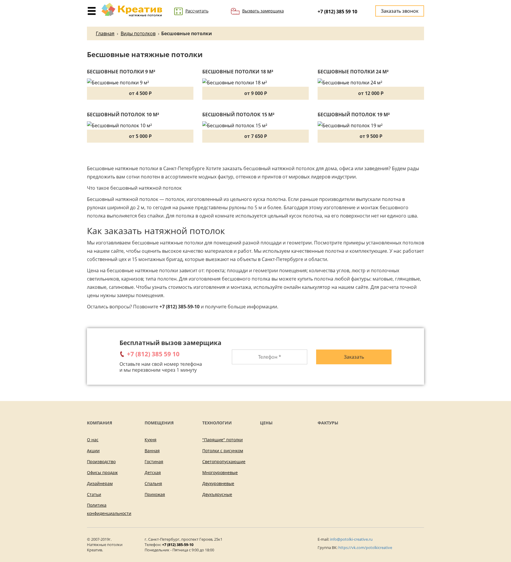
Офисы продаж (102, 472)
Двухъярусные (217, 494)
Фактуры (328, 423)
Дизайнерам (100, 483)
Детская (153, 472)
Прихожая (155, 494)
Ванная (152, 450)
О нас (92, 439)
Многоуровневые (220, 472)
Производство (101, 461)
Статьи (94, 494)
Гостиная (154, 461)
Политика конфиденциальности (109, 509)
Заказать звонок (399, 11)
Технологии (217, 423)
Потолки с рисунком (222, 450)
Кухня (150, 439)
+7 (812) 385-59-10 (177, 544)
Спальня (153, 483)
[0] (91, 8)
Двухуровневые (218, 483)
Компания (99, 423)
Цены (266, 423)
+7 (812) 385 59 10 (337, 11)
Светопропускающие (223, 461)
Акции (93, 450)
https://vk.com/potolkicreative (365, 547)
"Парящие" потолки (222, 439)
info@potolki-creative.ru (351, 539)
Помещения (159, 423)
